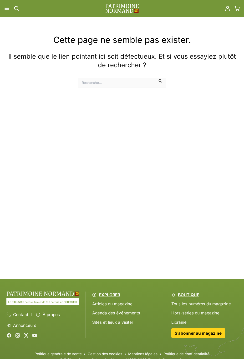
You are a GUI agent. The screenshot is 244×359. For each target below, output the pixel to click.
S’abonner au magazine (198, 333)
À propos (51, 314)
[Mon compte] (227, 8)
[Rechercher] (16, 8)
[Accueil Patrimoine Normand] (42, 294)
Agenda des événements (116, 312)
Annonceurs (24, 325)
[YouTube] (34, 335)
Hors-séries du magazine (195, 312)
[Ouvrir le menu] (7, 8)
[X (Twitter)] (26, 335)
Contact (20, 314)
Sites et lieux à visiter (112, 322)
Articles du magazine (112, 303)
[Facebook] (9, 335)
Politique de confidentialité (186, 354)
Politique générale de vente (58, 354)
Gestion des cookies (105, 354)
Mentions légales (143, 354)
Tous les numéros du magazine (201, 303)
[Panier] (237, 8)
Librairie (179, 322)
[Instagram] (17, 335)
